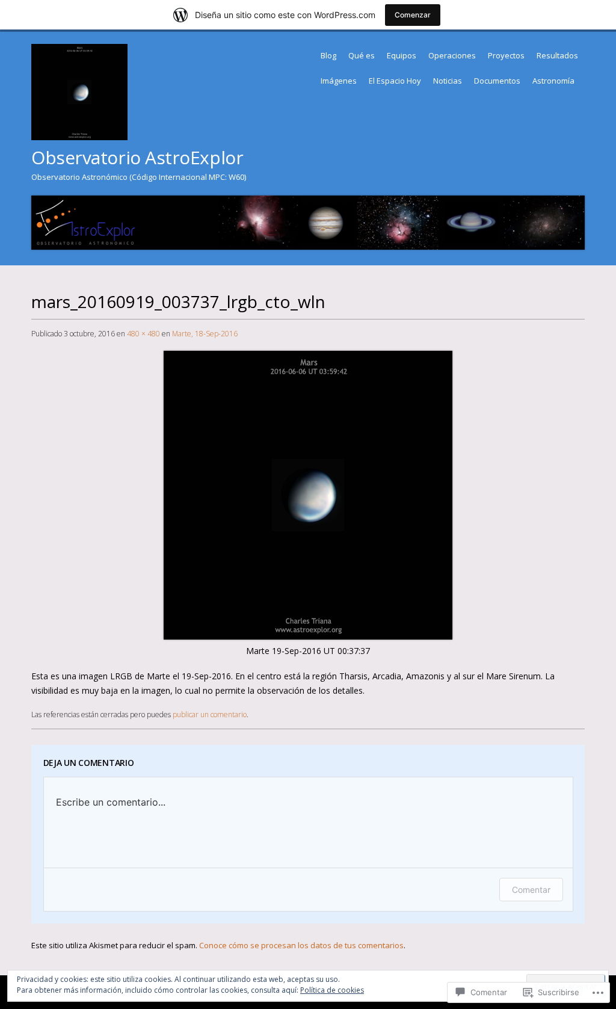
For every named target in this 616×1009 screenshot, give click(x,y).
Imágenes (339, 80)
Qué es (361, 55)
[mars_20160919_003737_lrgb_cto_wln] (308, 636)
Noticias (447, 80)
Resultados (557, 55)
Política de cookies (332, 990)
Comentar (531, 889)
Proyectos (506, 55)
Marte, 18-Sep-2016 (205, 334)
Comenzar (413, 14)
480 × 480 (143, 334)
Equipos (401, 55)
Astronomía (553, 80)
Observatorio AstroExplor (137, 157)
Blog (328, 55)
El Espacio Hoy (395, 80)
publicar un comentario (210, 714)
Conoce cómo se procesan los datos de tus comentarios (301, 945)
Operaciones (452, 55)
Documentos (497, 80)
